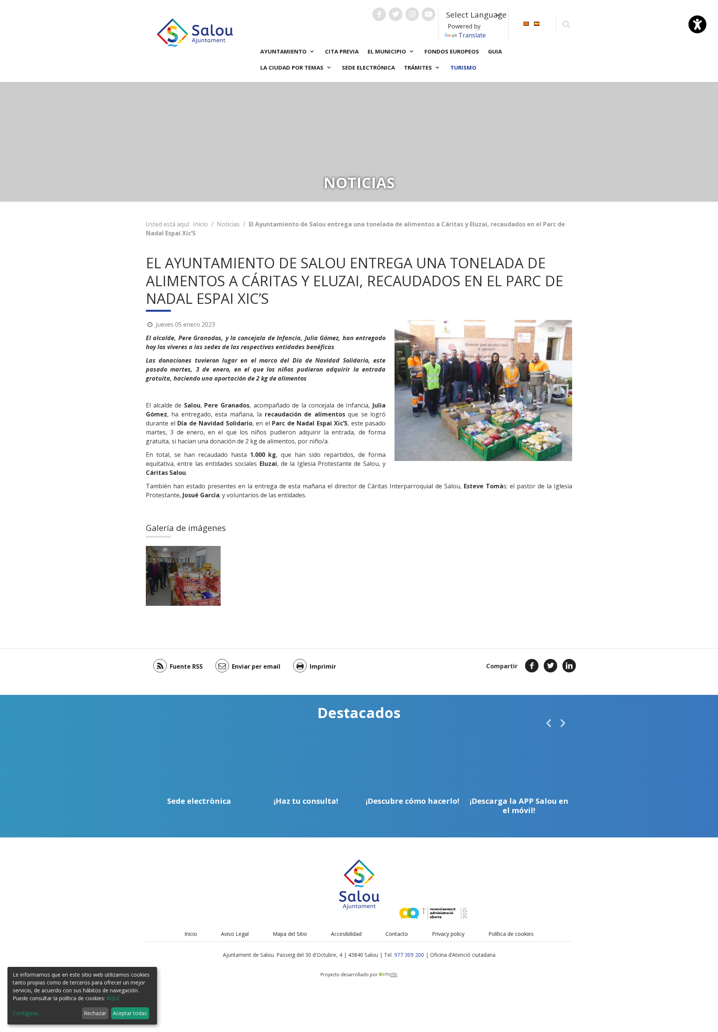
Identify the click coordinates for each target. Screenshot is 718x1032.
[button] (548, 723)
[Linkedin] (569, 665)
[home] (195, 32)
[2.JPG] (183, 576)
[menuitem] (526, 23)
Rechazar (95, 1013)
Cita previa (342, 51)
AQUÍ (113, 998)
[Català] (526, 23)
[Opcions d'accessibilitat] (697, 24)
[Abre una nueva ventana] (379, 14)
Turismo (463, 67)
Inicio (200, 224)
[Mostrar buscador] (566, 24)
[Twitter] (550, 665)
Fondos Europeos (451, 51)
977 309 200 (409, 954)
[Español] (536, 23)
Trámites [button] (418, 67)
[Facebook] (531, 665)
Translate (472, 35)
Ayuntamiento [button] (284, 51)
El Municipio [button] (388, 51)
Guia (495, 51)
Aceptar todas (130, 1013)
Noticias (228, 224)
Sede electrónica (368, 67)
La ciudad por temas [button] (292, 67)
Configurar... (27, 1013)
